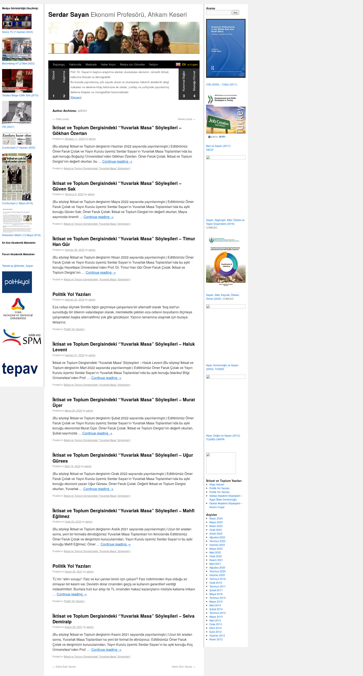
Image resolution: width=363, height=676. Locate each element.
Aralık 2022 (215, 533)
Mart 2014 (215, 605)
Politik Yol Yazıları (72, 294)
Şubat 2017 (216, 590)
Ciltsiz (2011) (229, 84)
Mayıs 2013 (216, 616)
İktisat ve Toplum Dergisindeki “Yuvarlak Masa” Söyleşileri (97, 168)
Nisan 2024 (216, 518)
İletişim (153, 64)
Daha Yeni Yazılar (183, 666)
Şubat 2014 (216, 609)
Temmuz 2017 (217, 586)
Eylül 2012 (215, 631)
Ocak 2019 (215, 582)
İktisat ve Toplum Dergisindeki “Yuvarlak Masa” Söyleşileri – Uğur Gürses (123, 458)
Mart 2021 (215, 563)
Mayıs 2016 (216, 594)
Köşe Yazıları (216, 484)
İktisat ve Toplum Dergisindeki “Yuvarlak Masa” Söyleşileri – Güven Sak (117, 186)
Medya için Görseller (132, 64)
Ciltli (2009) (212, 84)
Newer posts (186, 119)
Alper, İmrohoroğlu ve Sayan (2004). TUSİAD (222, 367)
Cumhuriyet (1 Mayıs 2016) (17, 203)
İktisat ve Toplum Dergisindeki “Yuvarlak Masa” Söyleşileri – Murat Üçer (124, 402)
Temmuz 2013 (217, 613)
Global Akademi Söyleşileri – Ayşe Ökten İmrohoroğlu (225, 497)
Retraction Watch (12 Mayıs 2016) (21, 235)
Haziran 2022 (217, 545)
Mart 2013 (215, 620)
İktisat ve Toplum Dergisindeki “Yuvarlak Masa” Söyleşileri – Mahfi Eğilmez (124, 513)
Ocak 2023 (215, 529)
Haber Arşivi (108, 64)
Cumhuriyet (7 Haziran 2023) (18, 147)
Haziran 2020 (217, 575)
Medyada (91, 64)
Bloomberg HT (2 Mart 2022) (18, 63)
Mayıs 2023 (216, 522)
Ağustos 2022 (217, 537)
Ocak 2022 (215, 556)
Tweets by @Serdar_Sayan (17, 265)
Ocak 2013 (215, 624)
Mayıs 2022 (216, 548)
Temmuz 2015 (217, 597)
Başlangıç (59, 64)
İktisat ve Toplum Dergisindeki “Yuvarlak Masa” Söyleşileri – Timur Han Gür (124, 241)
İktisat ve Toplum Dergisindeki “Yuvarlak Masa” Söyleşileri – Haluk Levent (124, 347)
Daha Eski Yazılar (64, 666)
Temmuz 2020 (217, 571)
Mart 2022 (215, 552)
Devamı (76, 97)
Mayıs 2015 (216, 601)
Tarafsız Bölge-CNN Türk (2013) (20, 95)
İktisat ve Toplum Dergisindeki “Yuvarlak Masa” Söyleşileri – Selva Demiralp (124, 619)
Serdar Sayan (68, 14)
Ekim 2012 (215, 628)
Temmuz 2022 (217, 541)
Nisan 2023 (216, 526)
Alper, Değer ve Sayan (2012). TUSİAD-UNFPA (223, 437)
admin (82, 110)
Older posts (61, 119)
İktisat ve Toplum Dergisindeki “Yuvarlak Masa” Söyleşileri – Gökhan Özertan (117, 130)
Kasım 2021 (216, 560)
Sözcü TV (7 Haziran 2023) (17, 32)
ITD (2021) (8, 126)
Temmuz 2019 (217, 579)
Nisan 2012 (216, 639)
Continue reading (117, 161)
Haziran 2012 (217, 635)
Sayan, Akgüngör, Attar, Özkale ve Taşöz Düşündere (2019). (225, 221)
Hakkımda (75, 64)
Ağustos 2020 (217, 567)
